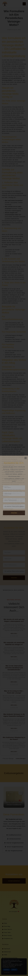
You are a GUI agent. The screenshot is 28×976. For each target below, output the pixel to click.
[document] (14, 488)
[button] (26, 458)
